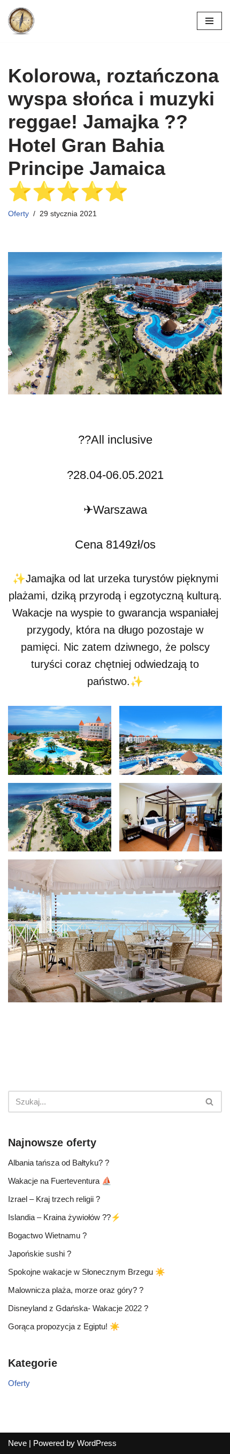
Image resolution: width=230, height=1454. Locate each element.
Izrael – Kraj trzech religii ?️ (54, 1199)
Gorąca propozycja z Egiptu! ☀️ (64, 1326)
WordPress (97, 1443)
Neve (17, 1443)
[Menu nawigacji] (209, 21)
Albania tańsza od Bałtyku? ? (58, 1162)
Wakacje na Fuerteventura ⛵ (60, 1180)
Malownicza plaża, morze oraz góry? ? (75, 1290)
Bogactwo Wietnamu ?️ (47, 1235)
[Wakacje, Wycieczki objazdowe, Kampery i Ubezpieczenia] (21, 21)
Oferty (18, 214)
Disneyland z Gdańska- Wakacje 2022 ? (78, 1308)
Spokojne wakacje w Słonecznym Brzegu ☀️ (86, 1271)
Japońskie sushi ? (39, 1253)
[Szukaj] (210, 1102)
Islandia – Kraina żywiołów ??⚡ (64, 1217)
